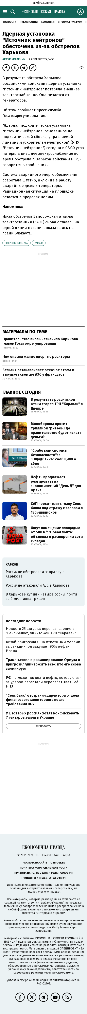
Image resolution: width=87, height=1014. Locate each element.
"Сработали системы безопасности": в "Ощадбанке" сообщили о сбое (53, 457)
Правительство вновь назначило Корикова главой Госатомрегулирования (40, 341)
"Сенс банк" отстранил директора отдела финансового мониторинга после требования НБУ (42, 699)
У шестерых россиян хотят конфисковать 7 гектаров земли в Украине (42, 715)
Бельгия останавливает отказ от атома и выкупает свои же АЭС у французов (38, 372)
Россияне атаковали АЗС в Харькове (38, 585)
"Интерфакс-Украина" (49, 902)
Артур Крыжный (14, 59)
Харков (38, 243)
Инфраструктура (70, 22)
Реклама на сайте (34, 862)
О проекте (57, 862)
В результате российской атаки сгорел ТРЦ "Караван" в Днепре (57, 403)
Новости (9, 22)
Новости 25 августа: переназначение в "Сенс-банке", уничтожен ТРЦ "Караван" (41, 630)
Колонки (47, 22)
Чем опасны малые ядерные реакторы (36, 356)
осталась (65, 222)
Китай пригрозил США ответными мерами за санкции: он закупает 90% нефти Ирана (43, 646)
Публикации (29, 22)
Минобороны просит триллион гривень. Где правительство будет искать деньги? (56, 430)
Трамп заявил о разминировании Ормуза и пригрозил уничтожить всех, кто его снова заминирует (43, 664)
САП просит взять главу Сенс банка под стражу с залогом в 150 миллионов (57, 508)
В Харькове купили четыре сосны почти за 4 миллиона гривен (41, 596)
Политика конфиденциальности (43, 867)
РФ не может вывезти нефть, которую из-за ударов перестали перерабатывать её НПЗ (43, 682)
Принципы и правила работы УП (44, 877)
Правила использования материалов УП (43, 872)
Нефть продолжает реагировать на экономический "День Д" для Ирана (56, 483)
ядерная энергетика (16, 243)
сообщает (27, 110)
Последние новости (23, 621)
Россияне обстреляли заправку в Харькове (35, 574)
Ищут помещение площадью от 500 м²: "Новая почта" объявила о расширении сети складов (57, 534)
